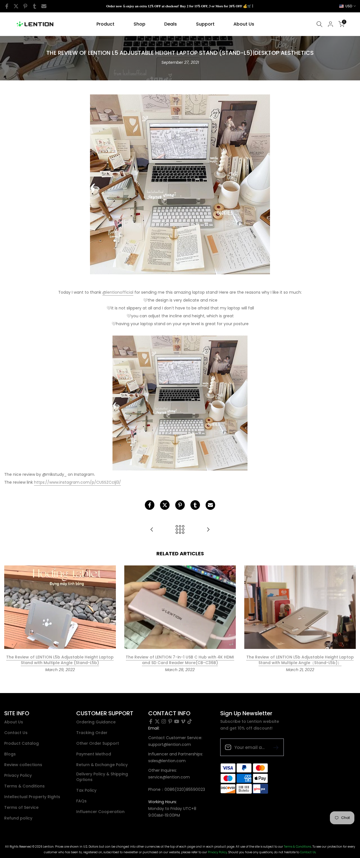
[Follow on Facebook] (150, 721)
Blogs (10, 754)
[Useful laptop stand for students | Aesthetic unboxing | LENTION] (208, 530)
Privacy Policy (18, 775)
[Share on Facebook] (6, 6)
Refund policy (18, 818)
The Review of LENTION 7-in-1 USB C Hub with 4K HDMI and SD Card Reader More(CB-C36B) (180, 660)
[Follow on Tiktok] (189, 721)
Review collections (23, 765)
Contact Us (16, 732)
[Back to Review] (180, 530)
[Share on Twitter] (16, 6)
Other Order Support (97, 743)
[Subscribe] (273, 747)
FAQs (81, 801)
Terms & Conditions (24, 786)
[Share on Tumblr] (34, 6)
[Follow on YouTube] (176, 721)
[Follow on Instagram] (163, 721)
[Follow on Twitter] (157, 721)
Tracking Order (91, 732)
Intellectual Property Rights (32, 797)
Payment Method (93, 754)
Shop (139, 24)
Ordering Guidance (96, 722)
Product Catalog (21, 743)
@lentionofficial (117, 292)
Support (205, 24)
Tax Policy (86, 790)
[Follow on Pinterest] (170, 721)
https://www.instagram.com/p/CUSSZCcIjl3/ (77, 482)
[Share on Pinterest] (25, 6)
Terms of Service (21, 807)
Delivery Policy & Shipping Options (102, 776)
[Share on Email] (43, 6)
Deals (170, 24)
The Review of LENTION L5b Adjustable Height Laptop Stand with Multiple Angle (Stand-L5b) (60, 660)
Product (105, 24)
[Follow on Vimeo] (183, 721)
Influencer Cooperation (100, 811)
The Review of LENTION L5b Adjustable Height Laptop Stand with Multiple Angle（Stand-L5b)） (300, 660)
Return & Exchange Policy (102, 765)
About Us (243, 24)
